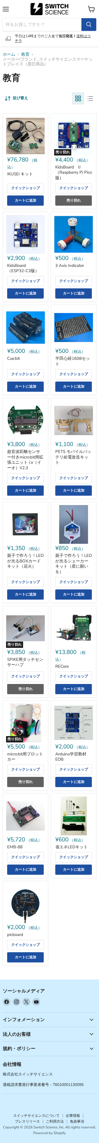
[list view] (90, 98)
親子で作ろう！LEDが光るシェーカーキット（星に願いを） (73, 564)
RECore (62, 666)
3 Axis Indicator (69, 265)
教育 (25, 54)
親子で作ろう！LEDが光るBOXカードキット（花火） (25, 561)
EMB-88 (15, 847)
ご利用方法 (55, 1121)
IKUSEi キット (20, 174)
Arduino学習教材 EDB (70, 756)
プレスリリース (27, 1121)
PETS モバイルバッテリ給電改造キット (73, 457)
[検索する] (88, 24)
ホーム (9, 54)
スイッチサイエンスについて (36, 1115)
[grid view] (78, 98)
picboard (15, 934)
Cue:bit (13, 358)
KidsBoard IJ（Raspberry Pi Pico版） (73, 172)
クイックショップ (25, 188)
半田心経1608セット (72, 361)
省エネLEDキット (71, 847)
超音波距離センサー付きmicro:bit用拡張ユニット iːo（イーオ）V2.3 (25, 460)
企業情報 (73, 1115)
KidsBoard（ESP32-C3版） (23, 268)
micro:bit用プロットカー (25, 756)
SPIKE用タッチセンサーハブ (25, 662)
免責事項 (77, 1121)
